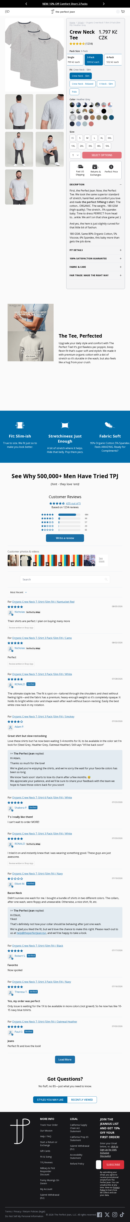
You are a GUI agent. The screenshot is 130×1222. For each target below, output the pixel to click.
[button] (7, 12)
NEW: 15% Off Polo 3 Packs (55, 4)
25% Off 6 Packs (82, 4)
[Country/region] (118, 12)
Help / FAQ (45, 1136)
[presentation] (34, 111)
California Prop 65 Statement (79, 1138)
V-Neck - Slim (106, 83)
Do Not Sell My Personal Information (24, 1216)
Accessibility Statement (76, 1156)
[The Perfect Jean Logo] (63, 11)
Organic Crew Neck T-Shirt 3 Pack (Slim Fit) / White (42, 674)
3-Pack (81, 22)
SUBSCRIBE (113, 1164)
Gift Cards (45, 1150)
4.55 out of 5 (73, 503)
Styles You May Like (50, 1099)
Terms (8, 1211)
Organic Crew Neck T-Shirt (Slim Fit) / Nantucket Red (43, 601)
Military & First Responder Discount (47, 1171)
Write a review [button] (65, 538)
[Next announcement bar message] (104, 4)
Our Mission (46, 1130)
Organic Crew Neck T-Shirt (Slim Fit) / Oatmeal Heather (44, 1021)
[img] (15, 607)
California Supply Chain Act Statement (78, 1128)
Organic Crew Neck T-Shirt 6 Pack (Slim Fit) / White (42, 797)
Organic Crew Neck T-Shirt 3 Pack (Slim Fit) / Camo (42, 638)
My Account (46, 1189)
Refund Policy (77, 1163)
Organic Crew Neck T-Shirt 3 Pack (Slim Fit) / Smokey (43, 716)
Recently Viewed (82, 1099)
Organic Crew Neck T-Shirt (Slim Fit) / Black (37, 945)
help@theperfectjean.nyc (31, 933)
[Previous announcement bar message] (26, 4)
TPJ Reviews (46, 1162)
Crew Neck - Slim (80, 75)
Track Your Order (49, 1124)
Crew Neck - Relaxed (82, 83)
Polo (74, 91)
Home (72, 22)
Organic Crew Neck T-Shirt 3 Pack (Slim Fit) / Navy (41, 981)
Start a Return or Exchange (48, 1144)
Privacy (17, 1211)
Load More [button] (65, 1059)
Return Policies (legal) (34, 1211)
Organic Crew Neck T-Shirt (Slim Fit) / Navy (37, 873)
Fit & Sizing (46, 1156)
